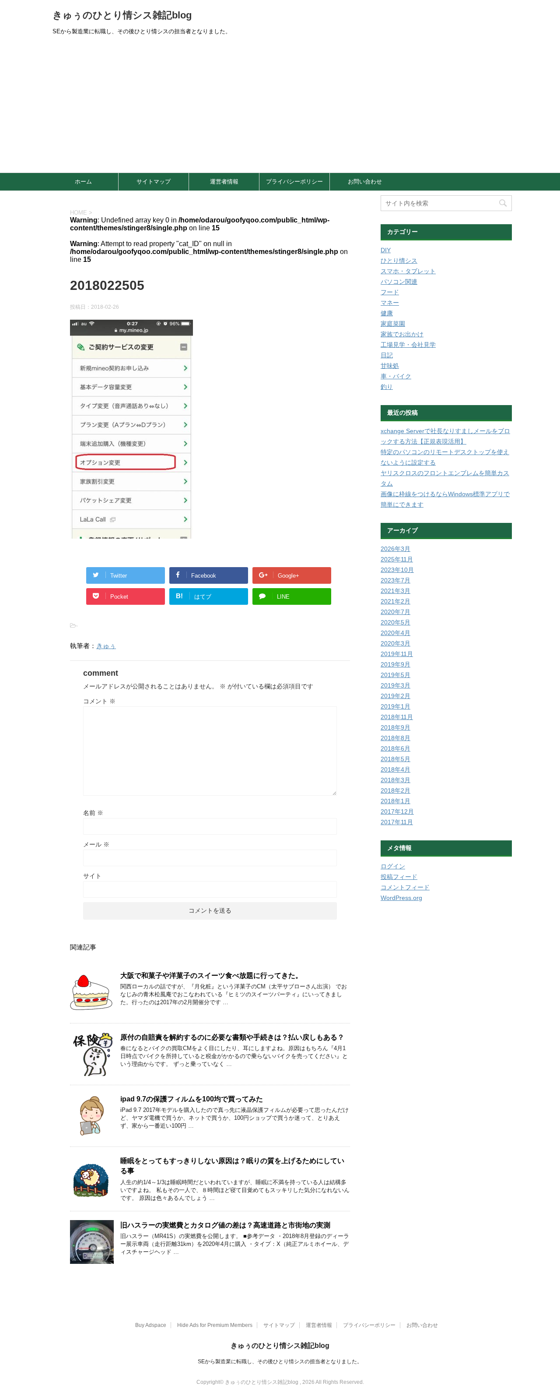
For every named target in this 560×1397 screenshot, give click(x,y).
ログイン (393, 866)
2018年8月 (395, 737)
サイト (92, 875)
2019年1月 (395, 706)
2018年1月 (395, 800)
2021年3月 (395, 590)
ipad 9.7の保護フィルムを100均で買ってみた (191, 1099)
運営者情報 (224, 181)
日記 (387, 355)
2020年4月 (395, 632)
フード (390, 292)
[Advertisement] (280, 107)
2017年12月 (397, 811)
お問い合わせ (365, 181)
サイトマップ (153, 181)
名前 (93, 812)
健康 (387, 313)
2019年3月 (395, 685)
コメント (99, 701)
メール (96, 844)
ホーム (83, 181)
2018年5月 (395, 758)
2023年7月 (395, 580)
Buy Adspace (150, 1325)
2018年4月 (395, 769)
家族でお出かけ (402, 334)
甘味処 (390, 365)
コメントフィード (405, 887)
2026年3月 (395, 548)
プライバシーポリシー (294, 181)
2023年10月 (397, 569)
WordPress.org (401, 897)
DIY (386, 250)
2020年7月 (395, 611)
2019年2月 (395, 695)
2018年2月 (395, 790)
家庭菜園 (393, 323)
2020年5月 (395, 622)
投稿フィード (399, 876)
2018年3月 (395, 779)
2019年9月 (395, 664)
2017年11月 (397, 822)
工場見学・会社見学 (408, 344)
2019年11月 (397, 653)
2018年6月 (395, 748)
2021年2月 (395, 601)
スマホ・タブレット (408, 271)
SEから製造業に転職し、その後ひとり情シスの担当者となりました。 (280, 1361)
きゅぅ (106, 645)
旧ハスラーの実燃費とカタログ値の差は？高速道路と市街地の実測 (225, 1225)
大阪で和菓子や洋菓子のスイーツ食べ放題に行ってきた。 (211, 975)
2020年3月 (395, 643)
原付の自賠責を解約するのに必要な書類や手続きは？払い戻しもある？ (232, 1037)
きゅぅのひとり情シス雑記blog (122, 15)
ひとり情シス (399, 260)
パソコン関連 (399, 281)
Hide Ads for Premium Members (214, 1325)
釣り (387, 386)
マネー (390, 302)
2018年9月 (395, 727)
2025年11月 (397, 559)
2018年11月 (397, 716)
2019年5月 (395, 674)
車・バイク (396, 376)
